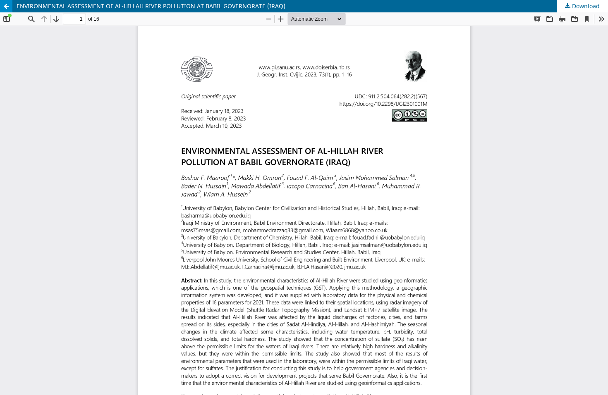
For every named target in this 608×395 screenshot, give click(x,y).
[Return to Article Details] (6, 6)
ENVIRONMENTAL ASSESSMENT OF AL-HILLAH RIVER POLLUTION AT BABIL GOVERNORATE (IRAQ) (151, 6)
